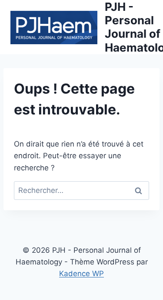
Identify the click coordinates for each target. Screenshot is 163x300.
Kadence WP (81, 273)
